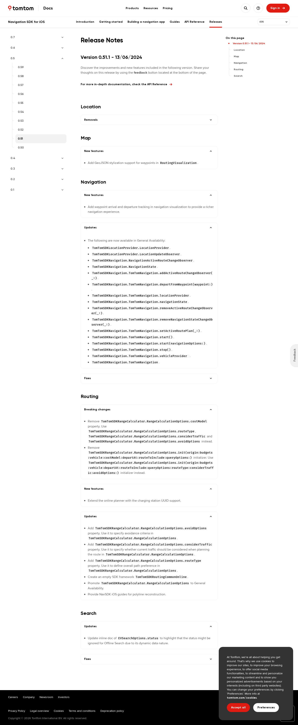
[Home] (20, 8)
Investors (64, 697)
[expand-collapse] (286, 22)
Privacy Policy (16, 711)
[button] (258, 8)
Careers (13, 697)
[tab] (132, 8)
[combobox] (271, 22)
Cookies (59, 711)
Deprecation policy (112, 711)
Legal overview (39, 711)
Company (29, 697)
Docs (48, 8)
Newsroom (46, 697)
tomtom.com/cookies (242, 697)
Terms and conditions (82, 711)
